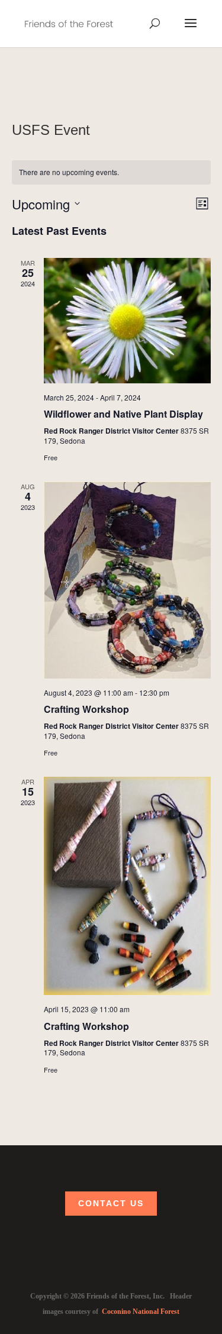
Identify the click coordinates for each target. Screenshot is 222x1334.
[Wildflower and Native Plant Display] (127, 320)
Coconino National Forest (140, 1311)
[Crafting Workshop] (127, 580)
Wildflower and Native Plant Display (123, 414)
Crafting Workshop (86, 709)
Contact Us (111, 1203)
